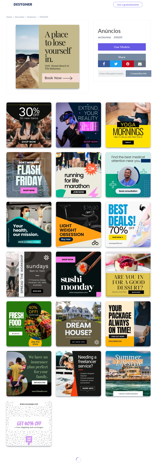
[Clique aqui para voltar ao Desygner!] (22, 6)
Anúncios (32, 17)
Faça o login (101, 4)
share (121, 57)
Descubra (19, 17)
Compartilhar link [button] (138, 73)
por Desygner (104, 37)
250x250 (44, 17)
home (9, 17)
